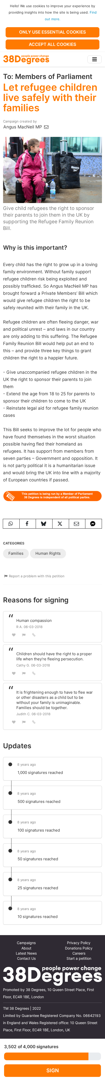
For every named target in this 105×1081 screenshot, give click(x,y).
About (26, 948)
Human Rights (48, 553)
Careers (78, 953)
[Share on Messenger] (93, 524)
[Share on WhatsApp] (11, 524)
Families (15, 553)
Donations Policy (79, 948)
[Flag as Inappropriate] (24, 635)
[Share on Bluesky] (44, 524)
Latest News (26, 953)
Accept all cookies (52, 44)
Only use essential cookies (52, 32)
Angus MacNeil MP (23, 126)
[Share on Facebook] (27, 524)
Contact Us (26, 958)
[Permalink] (33, 634)
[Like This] (13, 635)
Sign (52, 1070)
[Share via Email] (77, 524)
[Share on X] (60, 524)
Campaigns (26, 943)
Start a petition (79, 958)
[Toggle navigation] (94, 59)
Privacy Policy (78, 943)
